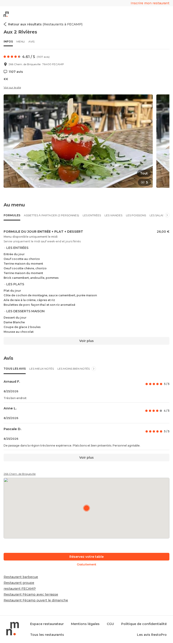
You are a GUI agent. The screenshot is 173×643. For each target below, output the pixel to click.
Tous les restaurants (47, 635)
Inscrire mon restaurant (150, 3)
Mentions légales (85, 624)
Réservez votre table (86, 557)
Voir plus (86, 341)
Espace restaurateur (47, 624)
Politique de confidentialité (144, 624)
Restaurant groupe (19, 583)
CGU (110, 624)
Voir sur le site (12, 87)
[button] (78, 141)
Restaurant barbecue (21, 577)
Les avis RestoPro (152, 635)
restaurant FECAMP (20, 589)
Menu (20, 41)
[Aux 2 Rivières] (86, 508)
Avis (31, 41)
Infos (8, 41)
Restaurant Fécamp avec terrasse (31, 594)
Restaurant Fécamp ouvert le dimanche (36, 600)
